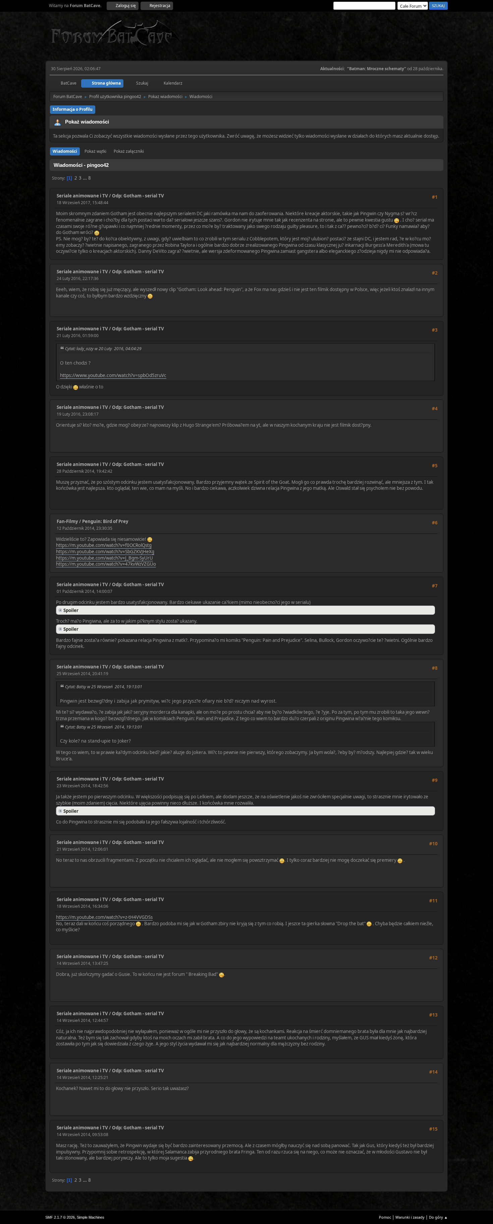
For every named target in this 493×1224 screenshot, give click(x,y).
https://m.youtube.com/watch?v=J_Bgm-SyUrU (104, 558)
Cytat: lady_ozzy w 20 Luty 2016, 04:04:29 (103, 348)
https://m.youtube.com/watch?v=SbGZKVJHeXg (105, 552)
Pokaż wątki (95, 151)
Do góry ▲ (438, 1217)
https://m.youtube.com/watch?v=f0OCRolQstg (104, 545)
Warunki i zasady (410, 1217)
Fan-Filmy (67, 521)
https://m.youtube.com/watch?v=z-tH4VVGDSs (104, 917)
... (85, 178)
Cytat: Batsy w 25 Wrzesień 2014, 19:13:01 (103, 687)
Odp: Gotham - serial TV (138, 196)
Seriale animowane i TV (82, 196)
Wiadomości (65, 151)
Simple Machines (90, 1217)
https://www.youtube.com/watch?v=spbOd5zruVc (113, 375)
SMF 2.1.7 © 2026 (60, 1217)
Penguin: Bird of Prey (105, 521)
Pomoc (385, 1217)
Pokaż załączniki (129, 151)
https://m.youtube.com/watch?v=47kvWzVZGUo (106, 564)
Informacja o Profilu (73, 109)
